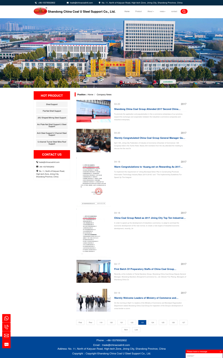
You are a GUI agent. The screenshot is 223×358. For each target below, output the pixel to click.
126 (173, 322)
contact (174, 11)
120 (111, 322)
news (162, 11)
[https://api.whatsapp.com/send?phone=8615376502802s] (5, 317)
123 (142, 322)
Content (190, 356)
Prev (90, 322)
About (150, 11)
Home (127, 11)
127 (183, 322)
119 (101, 322)
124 (152, 322)
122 (132, 322)
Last (136, 329)
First (80, 322)
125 (163, 322)
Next (126, 329)
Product (138, 11)
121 (121, 322)
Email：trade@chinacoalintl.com (111, 345)
